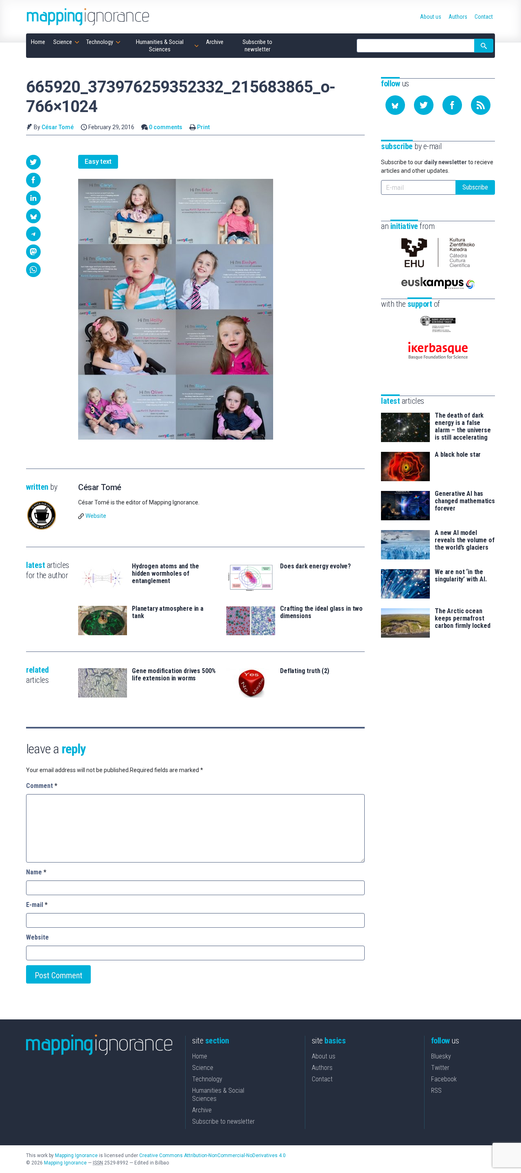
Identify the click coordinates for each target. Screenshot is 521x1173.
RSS (436, 1090)
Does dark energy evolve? (315, 566)
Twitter (440, 1068)
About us (323, 1056)
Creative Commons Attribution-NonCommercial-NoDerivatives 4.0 (212, 1155)
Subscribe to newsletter (223, 1121)
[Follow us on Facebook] (452, 105)
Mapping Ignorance (76, 1155)
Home (199, 1056)
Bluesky (441, 1056)
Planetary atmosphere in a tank (168, 612)
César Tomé (58, 127)
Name (36, 872)
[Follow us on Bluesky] (395, 105)
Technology (207, 1079)
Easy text (98, 161)
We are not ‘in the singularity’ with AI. (461, 575)
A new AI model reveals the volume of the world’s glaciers (465, 540)
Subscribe (475, 187)
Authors (322, 1068)
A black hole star (458, 454)
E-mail (37, 905)
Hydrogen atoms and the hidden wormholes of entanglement (165, 574)
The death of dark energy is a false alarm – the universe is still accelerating (463, 426)
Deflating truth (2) (304, 671)
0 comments (165, 127)
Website (95, 516)
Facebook (444, 1079)
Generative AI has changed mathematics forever (465, 501)
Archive (202, 1110)
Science (202, 1068)
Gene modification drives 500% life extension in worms (173, 674)
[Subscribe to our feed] (480, 105)
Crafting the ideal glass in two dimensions (321, 612)
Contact (322, 1079)
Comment (41, 786)
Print (203, 127)
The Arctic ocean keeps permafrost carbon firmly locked (462, 618)
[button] (33, 162)
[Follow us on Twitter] (423, 105)
